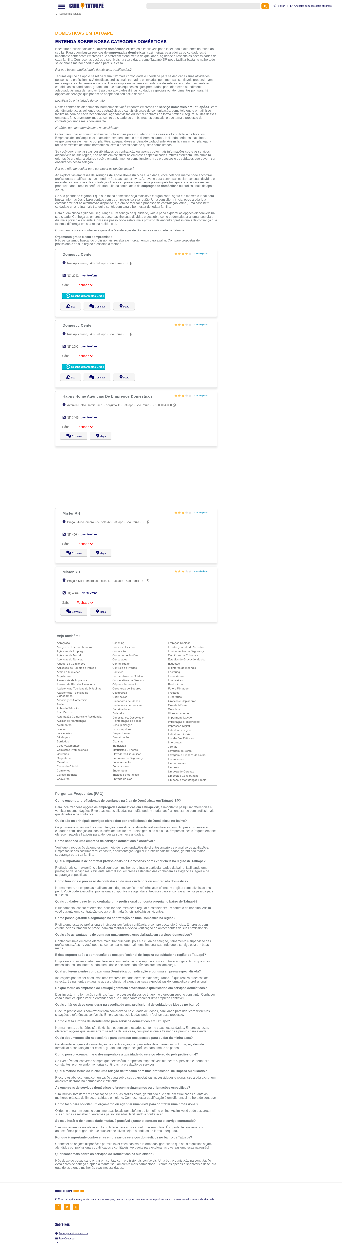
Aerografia (63, 642)
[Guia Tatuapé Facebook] (59, 1207)
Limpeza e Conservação (183, 775)
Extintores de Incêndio (182, 667)
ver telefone (89, 275)
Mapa (129, 306)
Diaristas (117, 741)
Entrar (281, 5)
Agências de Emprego (71, 651)
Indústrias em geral (180, 730)
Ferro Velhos (176, 676)
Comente (102, 306)
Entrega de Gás (122, 778)
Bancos (61, 729)
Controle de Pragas (124, 667)
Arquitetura (64, 676)
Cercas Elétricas (67, 774)
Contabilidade (121, 663)
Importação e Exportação (184, 721)
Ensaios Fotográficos (125, 774)
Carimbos (63, 753)
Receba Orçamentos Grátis (87, 295)
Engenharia (119, 770)
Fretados (173, 692)
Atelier (61, 704)
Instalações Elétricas (181, 738)
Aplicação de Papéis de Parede (76, 667)
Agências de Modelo (69, 655)
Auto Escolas (65, 712)
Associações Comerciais (72, 700)
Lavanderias (175, 759)
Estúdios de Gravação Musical (187, 659)
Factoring (174, 671)
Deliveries (118, 713)
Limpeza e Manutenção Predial (187, 779)
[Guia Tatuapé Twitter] (68, 1207)
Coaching (118, 642)
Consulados (119, 659)
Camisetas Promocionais (72, 749)
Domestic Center (78, 254)
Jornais (172, 746)
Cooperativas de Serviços (128, 680)
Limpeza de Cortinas (181, 771)
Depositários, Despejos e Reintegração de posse (128, 719)
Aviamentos (64, 724)
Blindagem (63, 737)
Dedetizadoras (121, 709)
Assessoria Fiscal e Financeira (76, 684)
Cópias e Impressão (125, 684)
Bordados (63, 741)
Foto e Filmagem (178, 688)
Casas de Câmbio (68, 766)
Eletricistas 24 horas (125, 749)
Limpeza (173, 767)
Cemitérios (63, 770)
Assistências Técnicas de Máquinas (79, 688)
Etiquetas (174, 663)
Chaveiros (63, 778)
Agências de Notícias (70, 659)
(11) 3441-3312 (76, 417)
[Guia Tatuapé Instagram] (77, 1207)
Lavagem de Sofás (180, 750)
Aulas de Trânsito (68, 708)
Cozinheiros (119, 696)
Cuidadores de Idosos (126, 701)
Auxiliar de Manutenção (71, 720)
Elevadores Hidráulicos (126, 753)
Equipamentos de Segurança (186, 651)
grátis (328, 5)
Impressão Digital (179, 725)
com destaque (313, 5)
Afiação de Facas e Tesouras (75, 647)
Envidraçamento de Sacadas (186, 647)
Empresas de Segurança (127, 758)
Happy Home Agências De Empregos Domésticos (108, 396)
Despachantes (121, 733)
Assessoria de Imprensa (72, 680)
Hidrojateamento (178, 713)
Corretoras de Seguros (126, 688)
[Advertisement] (138, 12)
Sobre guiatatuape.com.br (73, 1233)
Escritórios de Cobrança (183, 655)
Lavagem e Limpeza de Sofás (186, 754)
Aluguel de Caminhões (71, 663)
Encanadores (120, 766)
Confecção (119, 651)
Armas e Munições (68, 671)
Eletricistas (119, 745)
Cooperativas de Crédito (127, 676)
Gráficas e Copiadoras (182, 701)
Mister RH (72, 513)
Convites (117, 671)
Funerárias (175, 696)
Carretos (62, 762)
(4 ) (200, 254)
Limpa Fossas (177, 763)
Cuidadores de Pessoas (127, 705)
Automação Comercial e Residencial (79, 716)
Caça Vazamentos (68, 745)
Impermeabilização (180, 717)
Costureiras (119, 692)
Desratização (120, 737)
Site (72, 306)
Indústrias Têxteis (179, 734)
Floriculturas (175, 684)
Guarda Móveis (177, 705)
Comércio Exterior (123, 647)
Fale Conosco (66, 1238)
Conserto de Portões (125, 655)
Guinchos (174, 709)
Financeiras (175, 680)
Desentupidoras (122, 729)
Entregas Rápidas (179, 642)
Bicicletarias (64, 733)
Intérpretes (175, 742)
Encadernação (121, 762)
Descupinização (122, 724)
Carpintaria (64, 758)
